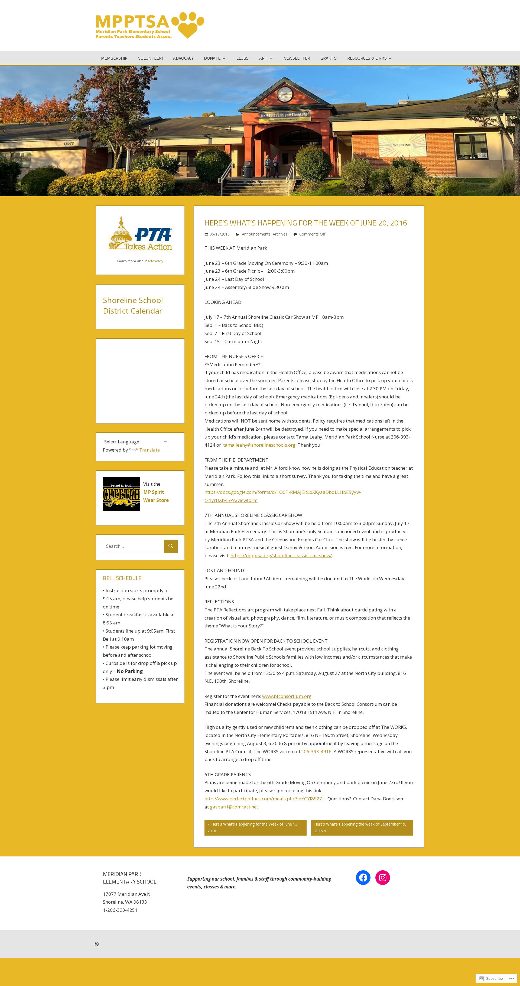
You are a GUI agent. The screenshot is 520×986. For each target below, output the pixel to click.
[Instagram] (382, 877)
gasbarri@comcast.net (234, 807)
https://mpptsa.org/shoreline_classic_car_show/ (281, 555)
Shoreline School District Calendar (133, 305)
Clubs (242, 58)
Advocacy (183, 58)
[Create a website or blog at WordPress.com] (97, 944)
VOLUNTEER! (150, 58)
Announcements (256, 234)
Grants (328, 58)
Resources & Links (367, 58)
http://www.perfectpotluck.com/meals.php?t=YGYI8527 (263, 798)
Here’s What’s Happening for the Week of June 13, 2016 (251, 827)
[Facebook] (363, 877)
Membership (114, 58)
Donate (212, 58)
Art (263, 58)
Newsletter (296, 58)
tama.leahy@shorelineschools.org (259, 445)
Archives (280, 234)
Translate (149, 450)
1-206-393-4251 (120, 910)
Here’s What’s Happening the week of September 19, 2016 (358, 827)
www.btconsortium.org (286, 696)
